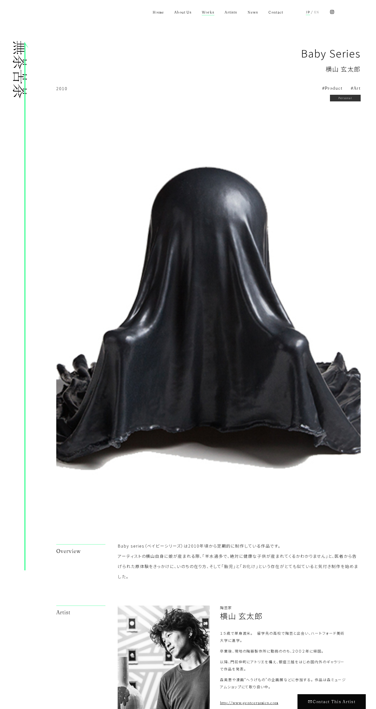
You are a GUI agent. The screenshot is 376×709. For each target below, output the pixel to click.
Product (333, 88)
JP (308, 12)
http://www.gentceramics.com (249, 703)
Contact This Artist (334, 701)
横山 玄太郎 (343, 68)
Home (158, 12)
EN (316, 12)
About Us (183, 12)
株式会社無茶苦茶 (20, 375)
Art (357, 88)
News (253, 12)
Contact (275, 12)
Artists (231, 12)
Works (208, 12)
